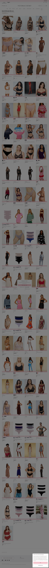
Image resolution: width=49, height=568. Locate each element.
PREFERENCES (40, 565)
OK (40, 562)
